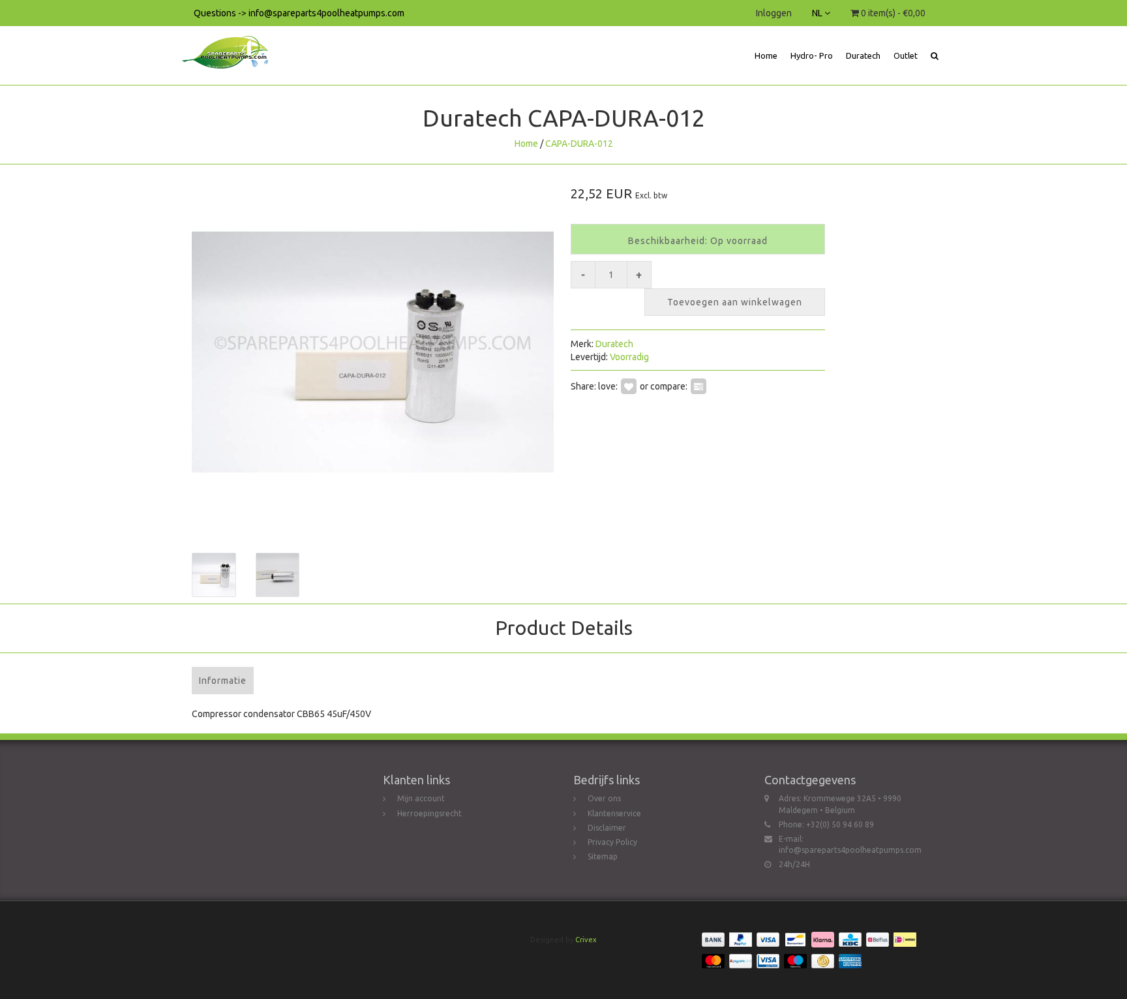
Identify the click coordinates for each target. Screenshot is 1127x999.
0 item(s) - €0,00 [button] (892, 13)
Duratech (863, 55)
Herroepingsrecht (429, 813)
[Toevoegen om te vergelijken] (698, 385)
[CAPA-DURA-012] (373, 352)
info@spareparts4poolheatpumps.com (850, 850)
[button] (934, 55)
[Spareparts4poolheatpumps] (230, 42)
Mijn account (421, 798)
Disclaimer (607, 827)
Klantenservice (614, 813)
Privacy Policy (612, 842)
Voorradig (629, 357)
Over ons (604, 798)
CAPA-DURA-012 (579, 143)
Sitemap (603, 856)
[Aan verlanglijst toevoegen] (629, 385)
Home (766, 55)
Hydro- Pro (811, 55)
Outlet (906, 55)
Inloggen (774, 13)
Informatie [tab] (223, 680)
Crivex (586, 940)
